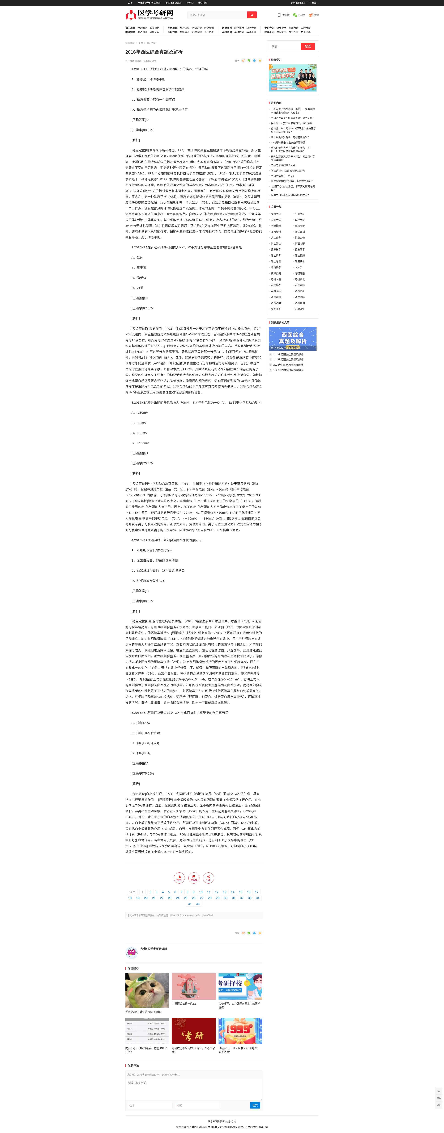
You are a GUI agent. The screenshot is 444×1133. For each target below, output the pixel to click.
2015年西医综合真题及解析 (286, 348)
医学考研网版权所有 (200, 1127)
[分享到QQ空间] (260, 60)
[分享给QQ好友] (254, 60)
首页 (130, 3)
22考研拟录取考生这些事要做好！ (289, 142)
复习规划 (185, 28)
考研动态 (142, 28)
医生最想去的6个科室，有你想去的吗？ (292, 181)
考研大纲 (154, 32)
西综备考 (300, 291)
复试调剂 (142, 32)
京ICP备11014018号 (257, 1127)
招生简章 (130, 28)
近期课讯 (300, 309)
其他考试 (276, 219)
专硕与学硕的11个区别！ (284, 165)
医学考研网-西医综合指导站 (222, 1121)
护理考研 (269, 32)
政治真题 (227, 28)
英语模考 (239, 32)
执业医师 (293, 32)
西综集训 (209, 28)
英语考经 (251, 32)
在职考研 (293, 28)
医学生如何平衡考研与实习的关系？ (290, 195)
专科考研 (269, 28)
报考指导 (130, 32)
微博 (316, 15)
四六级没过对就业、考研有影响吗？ (290, 137)
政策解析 (154, 28)
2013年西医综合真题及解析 (288, 354)
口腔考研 (306, 28)
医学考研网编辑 (133, 61)
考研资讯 (300, 279)
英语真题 (227, 32)
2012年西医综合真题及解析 (288, 364)
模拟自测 (185, 32)
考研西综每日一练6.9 (184, 1003)
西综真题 (172, 28)
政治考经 (251, 28)
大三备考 (209, 32)
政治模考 (239, 28)
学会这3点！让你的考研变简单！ (144, 1011)
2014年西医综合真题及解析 (288, 359)
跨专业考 (281, 28)
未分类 (298, 267)
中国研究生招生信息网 (149, 3)
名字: (132, 1105)
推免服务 (202, 3)
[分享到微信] (248, 60)
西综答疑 (197, 28)
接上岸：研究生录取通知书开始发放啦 (291, 123)
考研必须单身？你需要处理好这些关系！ (293, 117)
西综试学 (172, 32)
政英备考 (276, 267)
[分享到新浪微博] (243, 60)
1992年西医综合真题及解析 (288, 370)
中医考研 (281, 32)
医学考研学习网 (173, 3)
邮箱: (180, 1105)
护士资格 (306, 32)
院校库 (189, 3)
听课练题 (197, 32)
